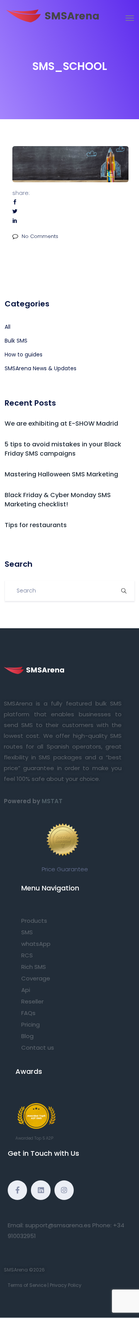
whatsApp (36, 944)
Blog (27, 1036)
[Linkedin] (40, 1190)
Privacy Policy (65, 1285)
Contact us (37, 1047)
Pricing (30, 1024)
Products (34, 921)
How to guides (23, 354)
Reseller (32, 1001)
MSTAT (52, 801)
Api (25, 990)
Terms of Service (27, 1285)
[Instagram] (64, 1190)
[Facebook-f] (17, 1190)
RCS (27, 955)
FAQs (28, 1013)
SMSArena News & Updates (40, 368)
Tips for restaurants (36, 525)
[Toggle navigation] (129, 18)
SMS (27, 932)
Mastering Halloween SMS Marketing (61, 474)
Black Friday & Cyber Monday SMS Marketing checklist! (58, 500)
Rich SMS (33, 967)
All (7, 327)
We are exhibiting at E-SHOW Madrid (61, 423)
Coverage (35, 978)
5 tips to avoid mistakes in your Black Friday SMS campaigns (63, 449)
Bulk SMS (16, 340)
